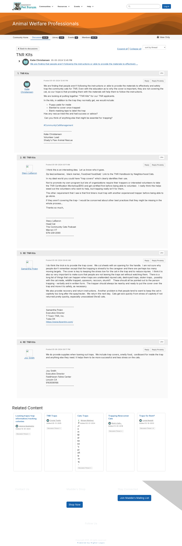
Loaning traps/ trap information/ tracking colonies (26, 419)
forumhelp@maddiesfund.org (34, 503)
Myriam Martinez (87, 420)
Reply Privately (158, 81)
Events (72, 37)
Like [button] (161, 73)
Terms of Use (96, 534)
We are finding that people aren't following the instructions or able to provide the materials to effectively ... (84, 64)
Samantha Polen (29, 268)
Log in (166, 6)
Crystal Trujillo (55, 420)
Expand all (122, 48)
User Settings (110, 534)
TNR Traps (51, 416)
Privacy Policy (83, 534)
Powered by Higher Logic (91, 543)
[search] (129, 6)
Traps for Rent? (147, 416)
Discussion (39, 37)
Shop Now (74, 504)
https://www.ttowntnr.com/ (59, 321)
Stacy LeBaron (29, 173)
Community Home (20, 37)
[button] (46, 6)
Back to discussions (29, 48)
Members (89, 37)
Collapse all (135, 48)
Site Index (70, 534)
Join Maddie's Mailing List (134, 498)
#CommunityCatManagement (58, 125)
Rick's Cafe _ (117, 423)
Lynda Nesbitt (148, 420)
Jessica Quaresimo (26, 426)
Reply (147, 81)
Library (57, 37)
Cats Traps (82, 416)
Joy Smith (29, 357)
